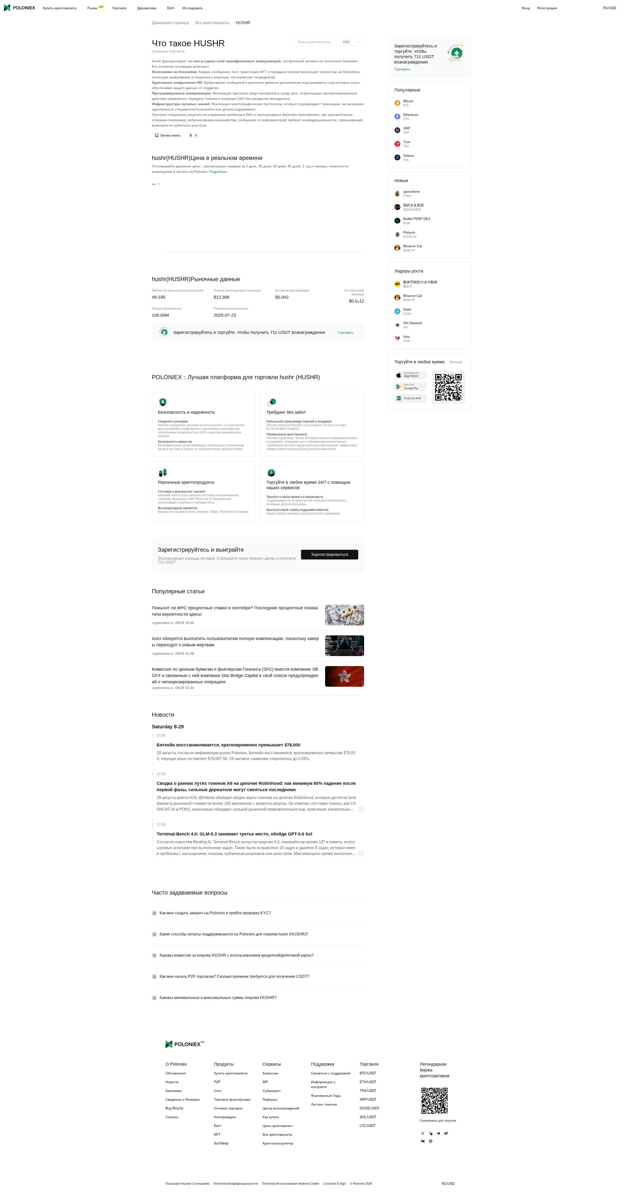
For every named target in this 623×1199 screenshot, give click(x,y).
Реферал (270, 1099)
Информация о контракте (323, 1084)
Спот (218, 1090)
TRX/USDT (368, 1090)
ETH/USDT (368, 1081)
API (265, 1081)
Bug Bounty (174, 1108)
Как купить (271, 1116)
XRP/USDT (368, 1099)
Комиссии (270, 1073)
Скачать (171, 1116)
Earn (217, 1125)
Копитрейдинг (225, 1116)
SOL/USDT (368, 1116)
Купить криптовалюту (231, 1073)
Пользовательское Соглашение (187, 1183)
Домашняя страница (170, 23)
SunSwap (221, 1143)
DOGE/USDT (370, 1108)
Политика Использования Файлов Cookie (290, 1183)
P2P (217, 1081)
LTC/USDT (368, 1125)
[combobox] (314, 42)
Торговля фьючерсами (232, 1099)
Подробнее (218, 172)
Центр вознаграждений (281, 1108)
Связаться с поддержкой (330, 1073)
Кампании (173, 1090)
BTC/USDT (368, 1073)
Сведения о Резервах (182, 1099)
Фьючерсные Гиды (326, 1095)
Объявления (175, 1073)
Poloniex (19, 7)
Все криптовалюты (212, 23)
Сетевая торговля (228, 1108)
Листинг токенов (324, 1104)
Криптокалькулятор (278, 1143)
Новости (172, 1081)
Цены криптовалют (278, 1125)
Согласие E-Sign (334, 1183)
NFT (217, 1134)
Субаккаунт (272, 1090)
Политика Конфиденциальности (235, 1183)
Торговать (345, 332)
